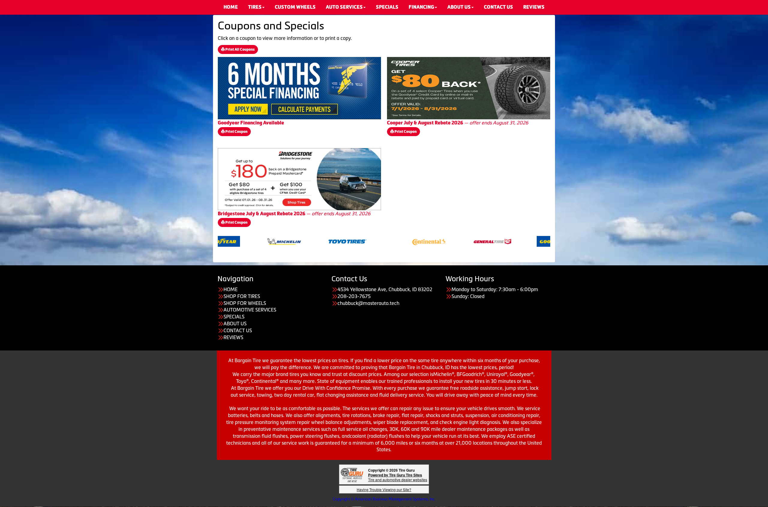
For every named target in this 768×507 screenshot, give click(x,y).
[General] (463, 240)
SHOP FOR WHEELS (245, 303)
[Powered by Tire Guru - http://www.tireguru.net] (352, 474)
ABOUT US (235, 323)
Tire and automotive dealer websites (397, 477)
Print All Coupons (240, 49)
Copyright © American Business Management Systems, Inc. (384, 499)
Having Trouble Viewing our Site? (384, 489)
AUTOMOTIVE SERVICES (250, 309)
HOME (231, 289)
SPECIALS (234, 316)
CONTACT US (238, 330)
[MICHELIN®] (255, 240)
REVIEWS (233, 337)
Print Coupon (236, 132)
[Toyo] (318, 240)
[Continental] (399, 240)
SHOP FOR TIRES (242, 296)
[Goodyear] (526, 240)
